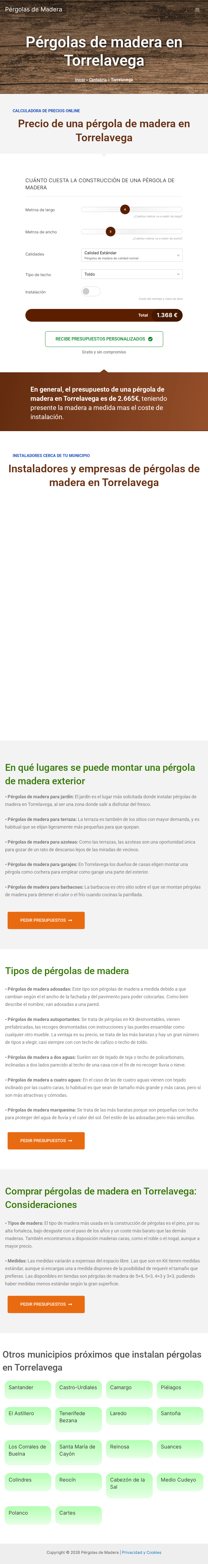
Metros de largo (40, 209)
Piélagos (171, 1387)
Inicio (80, 79)
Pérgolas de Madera (33, 9)
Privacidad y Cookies (141, 1552)
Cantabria (98, 79)
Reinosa (119, 1447)
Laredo (118, 1413)
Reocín (67, 1480)
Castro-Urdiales (78, 1387)
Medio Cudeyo (178, 1480)
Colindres (20, 1480)
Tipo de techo (38, 274)
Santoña (171, 1413)
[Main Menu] (197, 9)
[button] (104, 339)
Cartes (67, 1513)
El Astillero (21, 1413)
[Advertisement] (104, 536)
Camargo (121, 1387)
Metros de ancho (41, 232)
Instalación (35, 292)
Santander (21, 1387)
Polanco (18, 1513)
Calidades (34, 254)
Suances (171, 1447)
